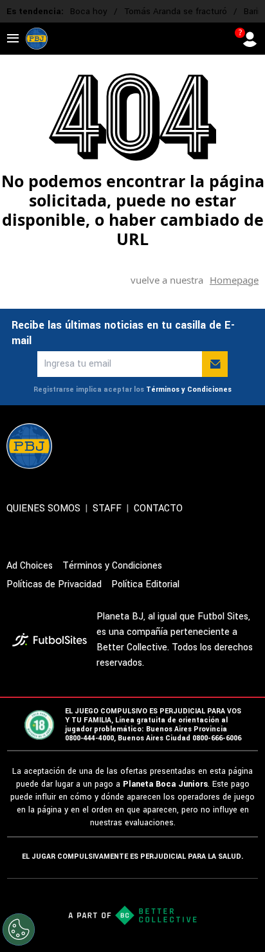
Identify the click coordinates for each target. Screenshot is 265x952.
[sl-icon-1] (137, 445)
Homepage (234, 279)
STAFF (107, 508)
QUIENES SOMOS (43, 508)
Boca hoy (88, 11)
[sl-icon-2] (166, 445)
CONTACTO (158, 508)
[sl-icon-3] (194, 445)
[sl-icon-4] (222, 445)
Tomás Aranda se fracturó (175, 11)
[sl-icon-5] (251, 445)
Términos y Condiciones (189, 389)
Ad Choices (29, 565)
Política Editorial (145, 584)
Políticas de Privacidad (54, 584)
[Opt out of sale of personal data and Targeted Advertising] (19, 929)
